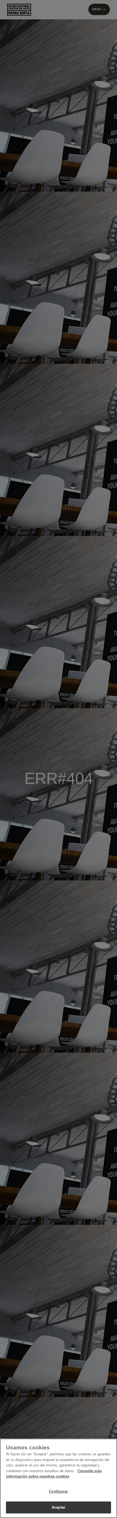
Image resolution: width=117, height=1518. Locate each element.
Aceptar (58, 1507)
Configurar (58, 1491)
